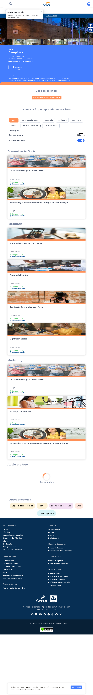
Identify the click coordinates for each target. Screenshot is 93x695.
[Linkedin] (36, 657)
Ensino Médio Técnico (61, 548)
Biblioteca (52, 580)
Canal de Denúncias (57, 606)
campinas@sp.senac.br (61, 80)
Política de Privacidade (58, 619)
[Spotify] (49, 657)
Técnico (42, 548)
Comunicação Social (30, 120)
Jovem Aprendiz (46, 556)
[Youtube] (40, 657)
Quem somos (8, 603)
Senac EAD (53, 572)
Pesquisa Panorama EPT (13, 621)
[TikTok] (52, 657)
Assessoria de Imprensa (13, 618)
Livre (79, 548)
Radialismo (76, 120)
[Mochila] (88, 3)
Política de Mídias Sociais (59, 625)
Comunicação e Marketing (47, 97)
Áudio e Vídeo (52, 126)
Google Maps (18, 67)
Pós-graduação (9, 589)
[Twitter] (60, 657)
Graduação (7, 586)
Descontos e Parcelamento (60, 593)
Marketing (62, 120)
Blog (5, 615)
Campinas (16, 52)
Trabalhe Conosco (11, 609)
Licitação (7, 612)
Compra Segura (54, 616)
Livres (5, 572)
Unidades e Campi (10, 606)
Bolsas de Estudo (55, 590)
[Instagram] (32, 657)
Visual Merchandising (32, 126)
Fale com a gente (28, 80)
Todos (13, 120)
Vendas (14, 126)
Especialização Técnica (22, 548)
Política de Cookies (56, 622)
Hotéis (51, 577)
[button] (5, 4)
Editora (51, 575)
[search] (10, 4)
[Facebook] (56, 657)
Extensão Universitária (12, 592)
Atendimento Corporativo (14, 630)
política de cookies (33, 690)
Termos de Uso (54, 627)
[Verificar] (47, 671)
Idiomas (6, 583)
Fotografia (48, 120)
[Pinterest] (45, 657)
